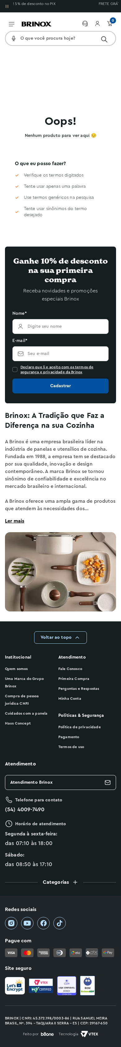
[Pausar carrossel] (7, 6)
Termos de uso (71, 747)
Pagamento (68, 737)
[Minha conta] (100, 23)
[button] (60, 882)
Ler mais (14, 521)
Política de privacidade (79, 727)
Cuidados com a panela (26, 713)
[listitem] (11, 923)
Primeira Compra (73, 679)
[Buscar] (104, 39)
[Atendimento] (88, 23)
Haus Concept (18, 723)
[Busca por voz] (14, 38)
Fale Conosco (70, 669)
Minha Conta (69, 698)
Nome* (19, 313)
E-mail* (19, 341)
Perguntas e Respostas (78, 688)
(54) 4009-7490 (24, 809)
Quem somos (16, 669)
